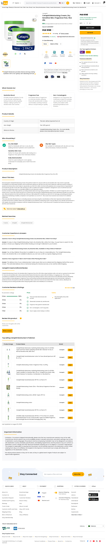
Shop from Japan (27, 536)
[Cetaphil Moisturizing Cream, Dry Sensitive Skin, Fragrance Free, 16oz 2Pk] (20, 34)
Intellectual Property (8, 500)
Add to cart (90, 28)
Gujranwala (74, 512)
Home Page (5, 7)
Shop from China (65, 536)
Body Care (32, 7)
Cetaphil (44, 13)
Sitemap (4, 503)
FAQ (20, 503)
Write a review (7, 331)
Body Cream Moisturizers (53, 7)
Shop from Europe (78, 536)
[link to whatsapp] (15, 54)
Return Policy (23, 500)
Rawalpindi (74, 503)
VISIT (70, 350)
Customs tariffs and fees (9, 509)
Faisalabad (74, 498)
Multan (73, 509)
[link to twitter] (25, 54)
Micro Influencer (7, 515)
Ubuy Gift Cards (24, 509)
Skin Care (25, 7)
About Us (5, 492)
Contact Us (5, 495)
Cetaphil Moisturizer (27, 223)
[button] (77, 3)
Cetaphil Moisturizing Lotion (24, 402)
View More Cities (76, 515)
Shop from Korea (54, 536)
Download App (23, 492)
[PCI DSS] (6, 528)
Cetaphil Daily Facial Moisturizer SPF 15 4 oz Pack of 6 (31, 380)
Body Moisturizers (41, 7)
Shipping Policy (6, 512)
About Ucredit (23, 506)
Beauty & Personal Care (15, 7)
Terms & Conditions (39, 541)
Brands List (22, 495)
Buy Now (65, 72)
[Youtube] (93, 541)
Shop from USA (6, 536)
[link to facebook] (20, 54)
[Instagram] (90, 541)
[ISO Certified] (18, 528)
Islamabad (74, 500)
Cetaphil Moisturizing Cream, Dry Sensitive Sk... (74, 7)
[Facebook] (88, 541)
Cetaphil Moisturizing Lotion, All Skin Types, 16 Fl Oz (30, 395)
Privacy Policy (51, 541)
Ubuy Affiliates (23, 515)
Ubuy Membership (7, 517)
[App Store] (94, 495)
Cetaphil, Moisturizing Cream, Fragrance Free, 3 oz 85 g (32, 365)
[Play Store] (94, 500)
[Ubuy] (4, 3)
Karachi (73, 492)
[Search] (67, 3)
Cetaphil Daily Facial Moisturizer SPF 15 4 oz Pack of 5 (31, 410)
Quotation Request (8, 498)
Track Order (5, 506)
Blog (20, 512)
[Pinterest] (99, 541)
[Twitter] (96, 541)
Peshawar (74, 506)
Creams (5, 223)
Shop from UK (16, 536)
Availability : (46, 36)
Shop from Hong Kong (41, 536)
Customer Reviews (25, 498)
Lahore (73, 495)
